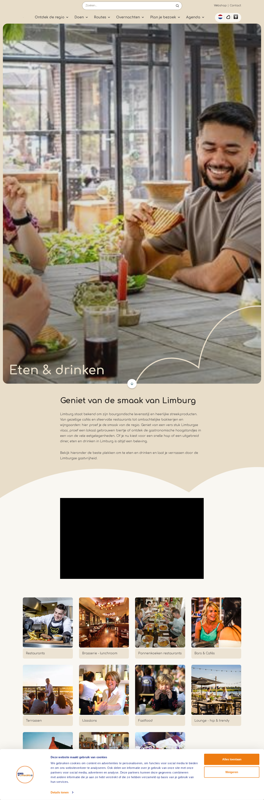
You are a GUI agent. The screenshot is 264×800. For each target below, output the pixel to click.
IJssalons (89, 720)
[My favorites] (228, 18)
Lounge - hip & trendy (211, 720)
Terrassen (34, 720)
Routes (100, 17)
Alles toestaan (231, 759)
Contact (235, 5)
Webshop (220, 5)
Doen (79, 17)
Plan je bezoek (163, 17)
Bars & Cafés (204, 653)
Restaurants (35, 653)
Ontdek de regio (49, 17)
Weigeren (231, 771)
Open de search (177, 6)
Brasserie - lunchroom (99, 653)
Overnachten (128, 17)
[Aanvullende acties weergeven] (219, 17)
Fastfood (145, 720)
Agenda (193, 17)
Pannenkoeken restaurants (160, 653)
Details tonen (60, 792)
